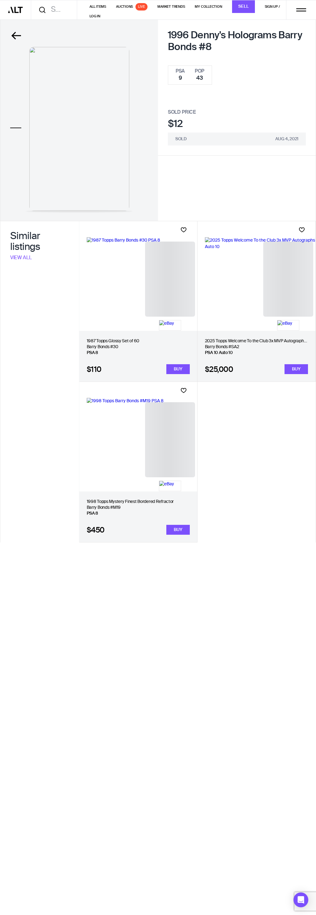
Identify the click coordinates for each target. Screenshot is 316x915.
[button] (300, 899)
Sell (243, 6)
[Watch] (183, 229)
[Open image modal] (79, 129)
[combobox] (56, 9)
